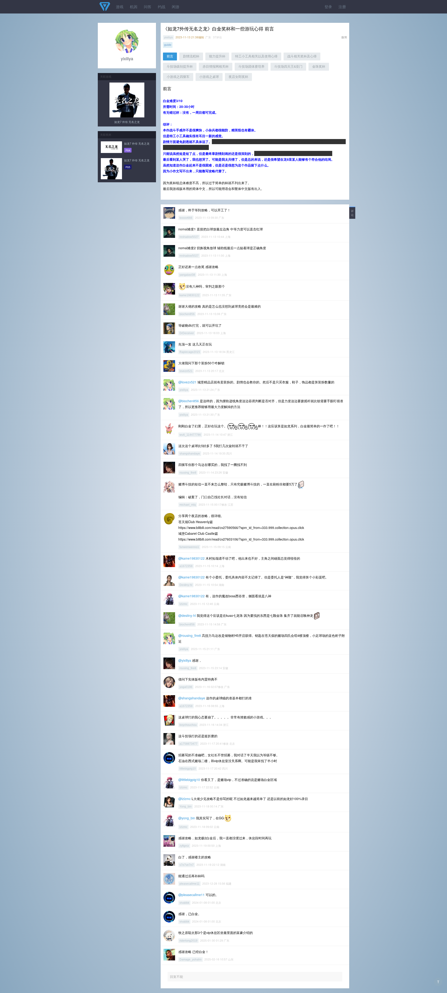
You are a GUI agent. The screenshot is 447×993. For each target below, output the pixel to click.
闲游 (175, 6)
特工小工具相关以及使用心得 (256, 56)
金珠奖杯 (318, 66)
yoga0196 (185, 687)
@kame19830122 (191, 558)
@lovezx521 (187, 382)
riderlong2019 (188, 940)
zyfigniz (184, 845)
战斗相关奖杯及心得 (302, 56)
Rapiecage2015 (189, 352)
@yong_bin (186, 818)
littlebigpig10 (187, 768)
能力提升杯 (217, 56)
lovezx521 (186, 371)
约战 (161, 6)
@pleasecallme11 (191, 894)
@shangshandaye (191, 698)
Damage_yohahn (190, 959)
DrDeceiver (186, 333)
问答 (147, 6)
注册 (342, 6)
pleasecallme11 (189, 883)
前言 (170, 56)
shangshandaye (189, 453)
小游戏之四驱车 (178, 77)
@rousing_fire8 (189, 635)
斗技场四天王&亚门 (288, 66)
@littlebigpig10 (189, 779)
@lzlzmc (184, 798)
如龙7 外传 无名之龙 (127, 122)
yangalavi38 (187, 274)
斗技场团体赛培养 (251, 66)
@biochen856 (188, 401)
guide (167, 44)
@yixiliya (184, 660)
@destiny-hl (187, 615)
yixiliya (168, 37)
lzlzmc (183, 604)
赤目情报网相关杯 (216, 66)
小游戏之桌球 (209, 77)
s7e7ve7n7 (186, 865)
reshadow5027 (189, 237)
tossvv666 (185, 217)
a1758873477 (188, 743)
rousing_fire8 (187, 472)
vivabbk (184, 902)
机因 (133, 6)
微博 (344, 37)
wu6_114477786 (190, 434)
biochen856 (187, 314)
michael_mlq (187, 504)
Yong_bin (185, 806)
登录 (328, 6)
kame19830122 (189, 295)
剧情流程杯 (191, 56)
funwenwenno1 (189, 547)
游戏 (119, 6)
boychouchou (188, 725)
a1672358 (186, 566)
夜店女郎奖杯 (238, 77)
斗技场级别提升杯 (180, 66)
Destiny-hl (185, 585)
